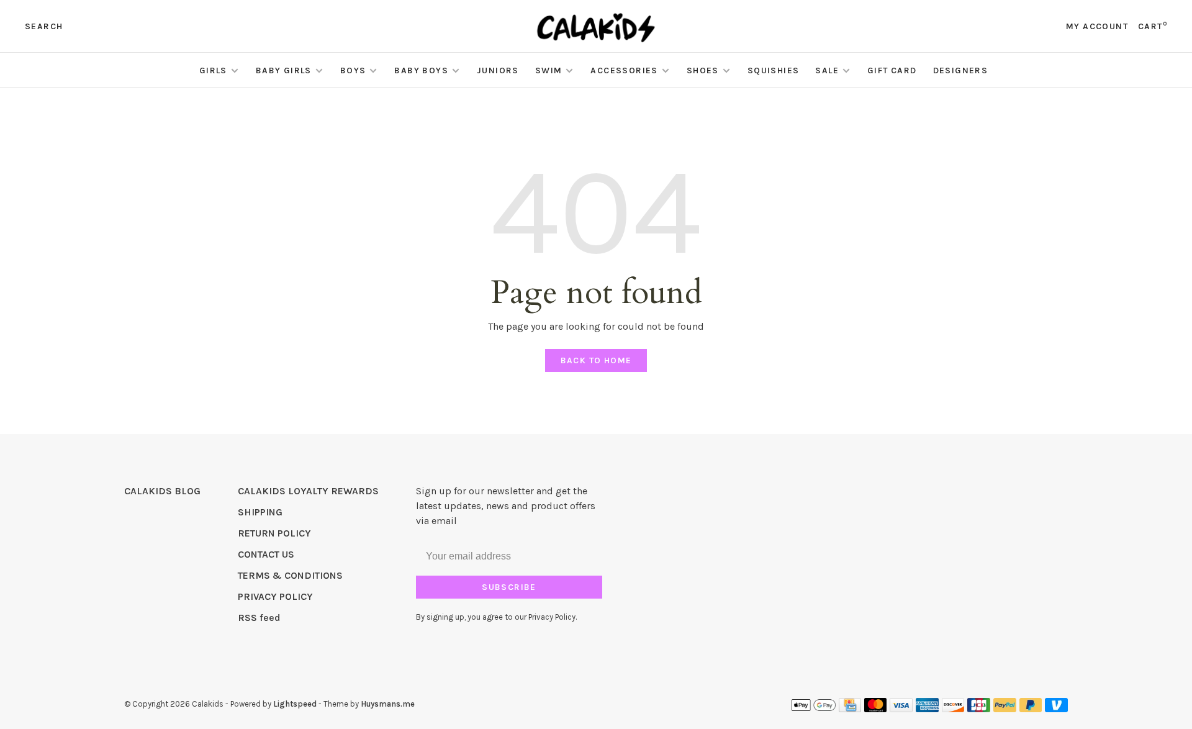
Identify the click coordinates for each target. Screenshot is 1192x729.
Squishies (773, 70)
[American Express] (927, 709)
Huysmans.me (388, 704)
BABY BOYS (421, 70)
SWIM (548, 70)
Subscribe (509, 587)
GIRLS (213, 70)
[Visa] (901, 709)
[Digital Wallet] (813, 709)
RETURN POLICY (274, 533)
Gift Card (892, 70)
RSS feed (259, 617)
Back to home (596, 360)
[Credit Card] (850, 709)
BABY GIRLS (284, 70)
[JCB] (978, 709)
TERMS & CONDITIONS (290, 575)
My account (1097, 26)
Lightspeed (295, 704)
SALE (827, 70)
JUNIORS (498, 70)
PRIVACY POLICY (275, 596)
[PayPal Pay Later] (1030, 709)
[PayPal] (1004, 709)
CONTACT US (266, 554)
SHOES (703, 70)
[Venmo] (1056, 709)
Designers (960, 70)
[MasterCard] (875, 709)
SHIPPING (260, 512)
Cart (1152, 26)
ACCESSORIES (623, 70)
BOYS (353, 70)
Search (44, 26)
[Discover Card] (953, 709)
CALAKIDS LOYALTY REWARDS (308, 491)
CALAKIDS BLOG (162, 491)
